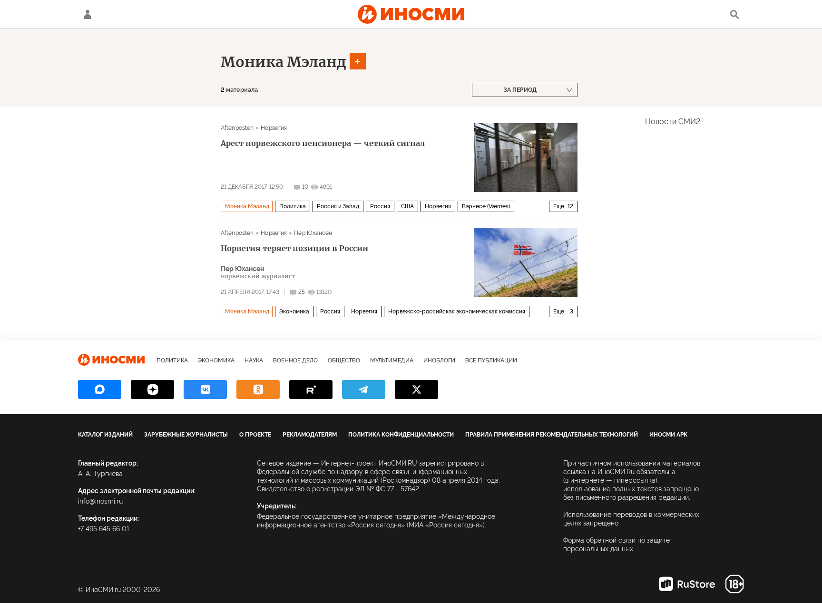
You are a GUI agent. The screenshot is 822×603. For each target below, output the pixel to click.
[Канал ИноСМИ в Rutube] (311, 389)
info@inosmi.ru (100, 501)
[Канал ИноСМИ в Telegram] (363, 389)
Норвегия (274, 128)
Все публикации (491, 360)
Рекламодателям (310, 434)
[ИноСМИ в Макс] (99, 389)
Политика (292, 206)
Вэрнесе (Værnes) (486, 206)
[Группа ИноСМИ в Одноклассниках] (258, 389)
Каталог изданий (105, 434)
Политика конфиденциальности (401, 434)
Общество (344, 360)
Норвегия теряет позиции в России (294, 248)
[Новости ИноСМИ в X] (416, 389)
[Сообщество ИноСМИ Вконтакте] (205, 389)
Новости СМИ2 (672, 121)
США (407, 206)
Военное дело (295, 360)
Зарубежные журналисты (186, 434)
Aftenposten (237, 128)
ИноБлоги (439, 360)
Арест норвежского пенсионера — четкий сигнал (323, 143)
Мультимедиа (391, 360)
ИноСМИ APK (668, 434)
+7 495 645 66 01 (103, 529)
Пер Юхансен (313, 233)
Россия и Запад (338, 206)
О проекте (255, 434)
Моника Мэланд (283, 62)
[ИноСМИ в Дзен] (152, 389)
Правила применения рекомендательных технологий (551, 434)
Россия (380, 206)
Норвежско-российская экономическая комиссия (456, 311)
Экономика (294, 311)
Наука (254, 360)
